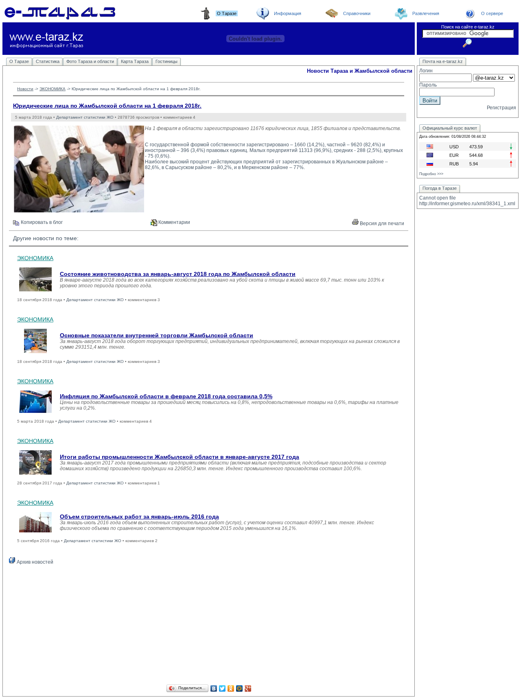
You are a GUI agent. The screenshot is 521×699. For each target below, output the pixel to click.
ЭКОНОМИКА (52, 89)
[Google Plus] (248, 688)
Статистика (47, 61)
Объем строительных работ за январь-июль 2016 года (139, 516)
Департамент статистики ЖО (85, 117)
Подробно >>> (431, 174)
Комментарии (173, 222)
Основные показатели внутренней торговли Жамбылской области (156, 335)
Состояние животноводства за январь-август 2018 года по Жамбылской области (178, 274)
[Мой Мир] (239, 688)
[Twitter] (222, 688)
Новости (25, 89)
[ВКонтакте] (214, 688)
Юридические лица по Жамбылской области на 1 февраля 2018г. (107, 105)
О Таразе (19, 61)
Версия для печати (381, 223)
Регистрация (501, 108)
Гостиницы (166, 61)
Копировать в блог (41, 222)
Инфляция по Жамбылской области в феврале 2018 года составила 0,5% (166, 396)
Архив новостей (34, 562)
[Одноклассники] (231, 688)
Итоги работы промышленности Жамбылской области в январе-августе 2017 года (179, 457)
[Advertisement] (208, 626)
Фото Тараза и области (90, 61)
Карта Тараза (135, 61)
